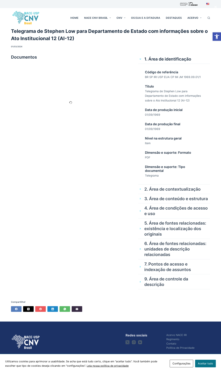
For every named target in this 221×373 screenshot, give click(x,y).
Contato (171, 343)
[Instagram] (134, 342)
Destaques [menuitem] (174, 17)
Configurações (181, 363)
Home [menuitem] (74, 17)
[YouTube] (140, 342)
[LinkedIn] (52, 309)
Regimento (172, 339)
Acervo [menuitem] (192, 17)
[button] (217, 36)
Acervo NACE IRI (176, 335)
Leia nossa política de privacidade (108, 365)
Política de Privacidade (180, 347)
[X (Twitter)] (28, 309)
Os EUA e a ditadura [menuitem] (145, 17)
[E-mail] (77, 309)
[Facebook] (16, 309)
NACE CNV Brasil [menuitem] (96, 17)
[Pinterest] (40, 309)
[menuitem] (206, 4)
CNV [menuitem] (119, 17)
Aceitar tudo (205, 363)
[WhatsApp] (65, 309)
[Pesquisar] (209, 18)
